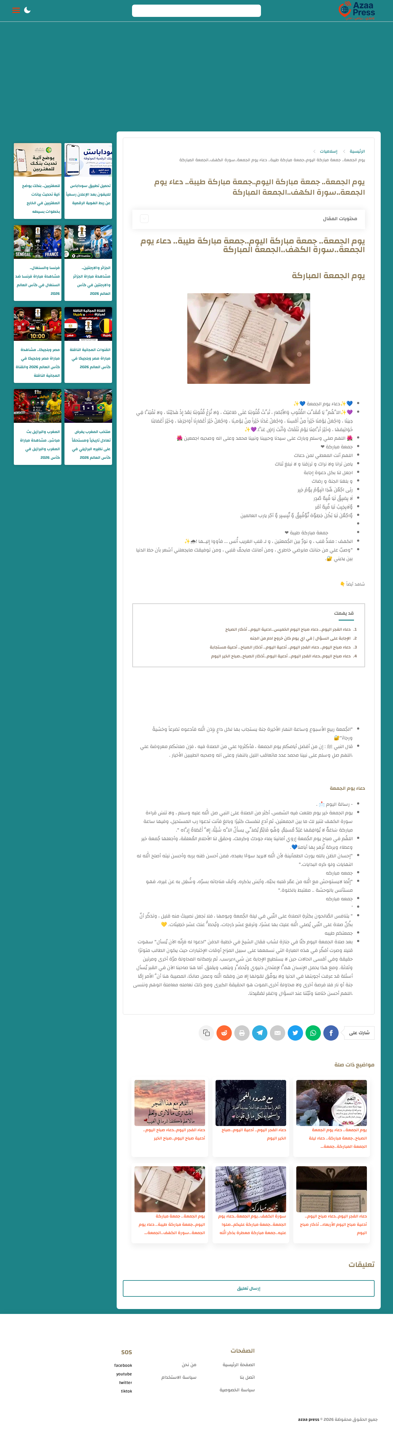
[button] (27, 10)
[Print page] (243, 1036)
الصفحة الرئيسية (239, 1365)
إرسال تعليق (248, 1288)
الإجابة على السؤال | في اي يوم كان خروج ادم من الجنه (300, 638)
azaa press (308, 1420)
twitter (125, 1383)
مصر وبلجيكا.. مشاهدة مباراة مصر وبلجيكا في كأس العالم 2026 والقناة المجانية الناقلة (38, 362)
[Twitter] (296, 1036)
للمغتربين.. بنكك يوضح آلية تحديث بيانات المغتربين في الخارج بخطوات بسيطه (41, 198)
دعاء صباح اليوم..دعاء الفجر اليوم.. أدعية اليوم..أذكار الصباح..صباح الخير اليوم (281, 656)
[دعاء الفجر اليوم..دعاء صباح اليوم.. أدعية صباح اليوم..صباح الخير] (169, 1103)
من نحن (189, 1365)
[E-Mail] (279, 1036)
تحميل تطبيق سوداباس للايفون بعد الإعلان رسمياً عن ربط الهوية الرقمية (88, 194)
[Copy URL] (207, 1036)
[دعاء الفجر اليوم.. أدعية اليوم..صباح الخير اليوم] (251, 1103)
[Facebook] (332, 1036)
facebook (123, 1366)
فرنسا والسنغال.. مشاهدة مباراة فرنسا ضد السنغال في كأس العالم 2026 (37, 280)
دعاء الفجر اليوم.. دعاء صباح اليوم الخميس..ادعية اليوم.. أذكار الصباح (288, 629)
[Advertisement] (196, 85)
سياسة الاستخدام (178, 1377)
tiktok (126, 1391)
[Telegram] (261, 1036)
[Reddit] (225, 1036)
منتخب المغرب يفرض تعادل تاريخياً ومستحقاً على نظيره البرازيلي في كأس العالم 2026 (91, 444)
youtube (124, 1374)
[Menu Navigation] (16, 11)
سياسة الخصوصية (237, 1390)
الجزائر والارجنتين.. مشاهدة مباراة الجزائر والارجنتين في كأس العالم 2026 (92, 280)
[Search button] (140, 11)
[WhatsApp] (314, 1036)
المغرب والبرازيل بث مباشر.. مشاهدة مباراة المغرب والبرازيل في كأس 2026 (40, 444)
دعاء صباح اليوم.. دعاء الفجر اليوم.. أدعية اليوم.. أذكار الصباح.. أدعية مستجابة (280, 647)
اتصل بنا (247, 1377)
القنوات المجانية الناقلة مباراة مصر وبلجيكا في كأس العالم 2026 (90, 358)
